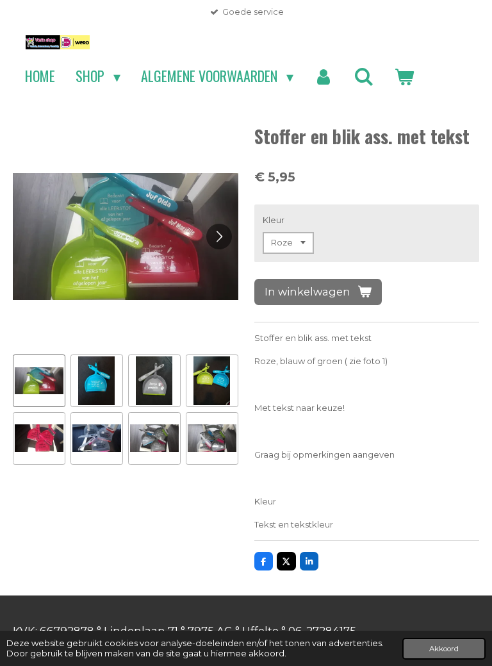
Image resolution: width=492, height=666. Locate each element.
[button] (39, 380)
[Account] (324, 76)
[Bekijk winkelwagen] (404, 76)
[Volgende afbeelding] (219, 236)
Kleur (273, 220)
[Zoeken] (364, 76)
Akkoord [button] (444, 648)
